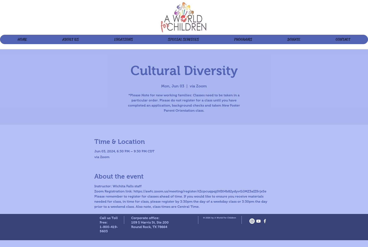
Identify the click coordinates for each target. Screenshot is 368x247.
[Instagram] (252, 221)
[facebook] (264, 221)
